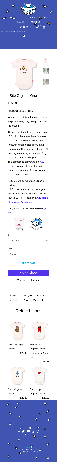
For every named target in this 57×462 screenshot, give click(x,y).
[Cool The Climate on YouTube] (23, 27)
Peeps (32, 17)
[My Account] (44, 27)
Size (9, 235)
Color (10, 249)
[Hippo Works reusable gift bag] (19, 224)
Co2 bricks (42, 198)
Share (14, 295)
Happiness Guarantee (20, 202)
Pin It (14, 300)
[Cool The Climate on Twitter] (20, 27)
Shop (45, 17)
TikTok (41, 295)
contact (28, 447)
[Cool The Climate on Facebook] (17, 27)
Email (26, 300)
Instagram (28, 295)
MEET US (35, 22)
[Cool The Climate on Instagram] (26, 27)
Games (20, 22)
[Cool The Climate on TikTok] (30, 27)
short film (15, 17)
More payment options (28, 280)
